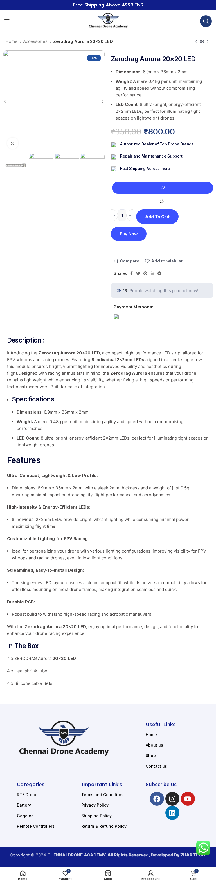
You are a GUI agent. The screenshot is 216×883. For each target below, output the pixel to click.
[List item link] (172, 735)
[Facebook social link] (131, 273)
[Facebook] (157, 799)
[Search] (206, 21)
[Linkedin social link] (152, 273)
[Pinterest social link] (145, 273)
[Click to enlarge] (12, 143)
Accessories (36, 41)
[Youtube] (188, 799)
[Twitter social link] (138, 273)
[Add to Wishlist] (162, 188)
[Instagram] (172, 799)
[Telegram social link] (159, 273)
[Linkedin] (172, 813)
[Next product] (207, 42)
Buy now (129, 234)
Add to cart (157, 216)
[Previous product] (196, 42)
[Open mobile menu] (7, 21)
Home (12, 41)
